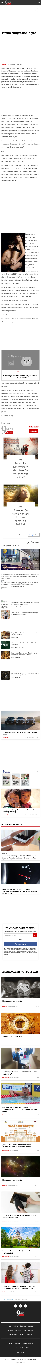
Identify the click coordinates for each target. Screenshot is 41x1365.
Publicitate (29, 1348)
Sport (3, 1114)
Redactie (17, 1343)
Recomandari (6, 737)
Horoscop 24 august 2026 (12, 1180)
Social (4, 1292)
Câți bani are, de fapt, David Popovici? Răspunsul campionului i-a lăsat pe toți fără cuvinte (19, 1109)
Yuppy (3, 64)
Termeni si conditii (27, 1343)
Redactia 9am (34, 427)
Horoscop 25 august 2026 (12, 1036)
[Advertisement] (15, 595)
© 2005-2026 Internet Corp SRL (13, 1359)
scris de (29, 737)
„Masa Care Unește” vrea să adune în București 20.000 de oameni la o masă (17, 1146)
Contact (10, 1343)
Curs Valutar (20, 1352)
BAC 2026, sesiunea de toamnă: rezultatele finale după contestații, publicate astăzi (18, 1287)
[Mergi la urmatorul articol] (37, 8)
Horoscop (5, 1006)
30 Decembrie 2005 (15, 64)
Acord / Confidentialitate (16, 1348)
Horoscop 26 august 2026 (12, 1001)
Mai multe (33, 431)
